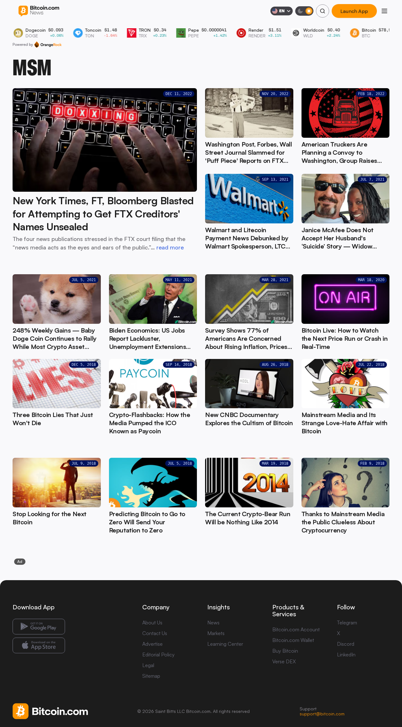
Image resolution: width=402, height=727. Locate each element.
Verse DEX (284, 661)
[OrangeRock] (48, 44)
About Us (152, 622)
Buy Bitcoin (285, 651)
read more (170, 247)
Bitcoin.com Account (296, 629)
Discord (345, 644)
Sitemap (151, 676)
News (213, 622)
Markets (216, 633)
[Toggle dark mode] (304, 11)
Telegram (347, 622)
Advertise (152, 644)
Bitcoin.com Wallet (293, 640)
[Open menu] (384, 11)
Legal (148, 665)
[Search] (322, 11)
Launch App (354, 11)
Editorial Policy (158, 654)
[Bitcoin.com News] (39, 11)
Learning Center (225, 644)
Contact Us (154, 633)
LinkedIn (346, 654)
